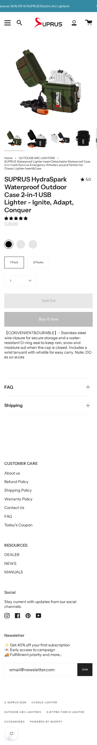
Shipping (13, 405)
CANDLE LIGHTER (44, 702)
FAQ (8, 387)
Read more (14, 357)
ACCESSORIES (14, 721)
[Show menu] (8, 23)
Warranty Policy (18, 499)
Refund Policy (16, 481)
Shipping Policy (18, 490)
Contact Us (14, 507)
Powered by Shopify (46, 721)
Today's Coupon (18, 525)
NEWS (10, 563)
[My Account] (74, 23)
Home (8, 158)
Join (85, 669)
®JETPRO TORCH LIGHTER (65, 712)
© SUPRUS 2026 (15, 702)
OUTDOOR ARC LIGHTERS (37, 158)
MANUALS (13, 572)
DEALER (11, 554)
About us (12, 473)
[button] (16, 218)
